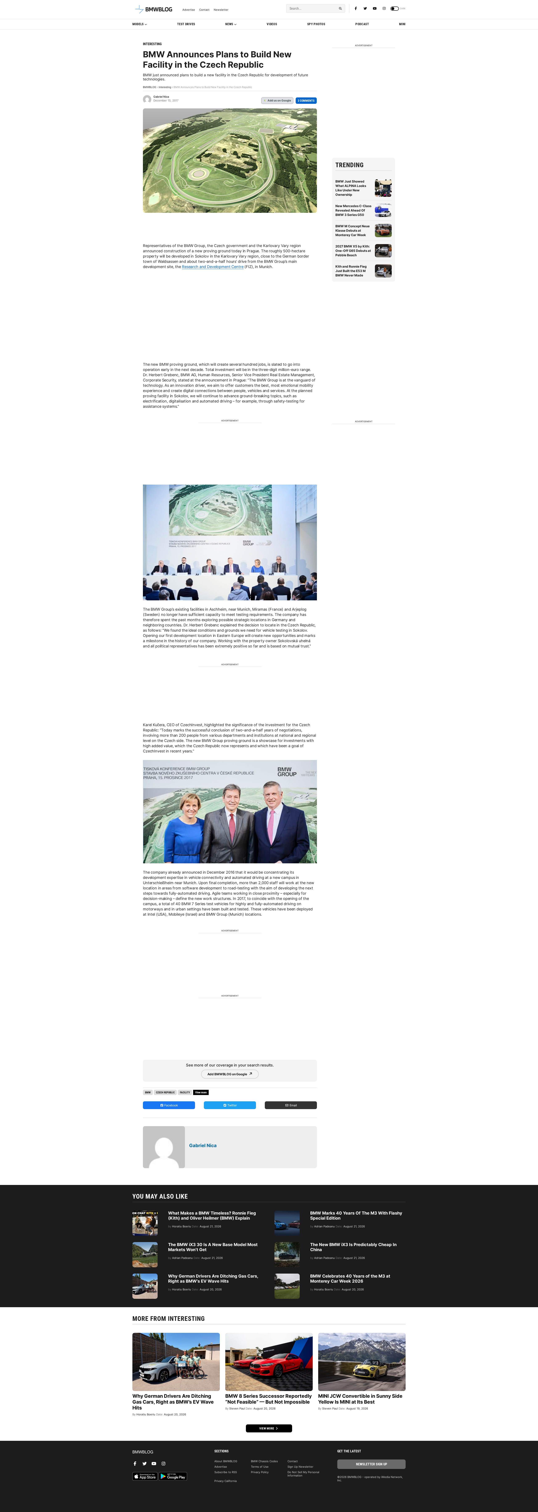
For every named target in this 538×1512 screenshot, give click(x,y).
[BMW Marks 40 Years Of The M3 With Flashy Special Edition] (287, 1213)
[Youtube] (375, 8)
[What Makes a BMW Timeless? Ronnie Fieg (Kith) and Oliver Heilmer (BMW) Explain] (145, 1213)
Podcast (362, 24)
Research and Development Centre (213, 266)
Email (293, 1105)
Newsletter (221, 9)
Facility (185, 1092)
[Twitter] (365, 8)
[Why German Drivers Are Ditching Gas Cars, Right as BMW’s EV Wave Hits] (145, 1276)
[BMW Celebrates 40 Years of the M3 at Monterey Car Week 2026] (287, 1276)
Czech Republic (165, 1092)
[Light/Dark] (394, 9)
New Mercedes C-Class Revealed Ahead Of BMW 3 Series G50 (353, 210)
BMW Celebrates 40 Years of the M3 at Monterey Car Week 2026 (350, 1279)
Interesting (152, 44)
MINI (402, 24)
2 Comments (306, 100)
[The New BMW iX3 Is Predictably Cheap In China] (287, 1244)
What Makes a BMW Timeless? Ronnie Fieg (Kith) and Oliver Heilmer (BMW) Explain (212, 1216)
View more (267, 1428)
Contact (204, 9)
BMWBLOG (149, 87)
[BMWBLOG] (166, 1452)
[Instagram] (384, 8)
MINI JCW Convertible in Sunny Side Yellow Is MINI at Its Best (360, 1399)
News (229, 24)
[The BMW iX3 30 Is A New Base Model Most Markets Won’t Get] (145, 1244)
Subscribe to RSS (225, 1472)
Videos (272, 24)
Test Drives (186, 24)
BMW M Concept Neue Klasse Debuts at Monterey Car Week (352, 230)
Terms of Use (260, 1466)
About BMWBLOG (225, 1461)
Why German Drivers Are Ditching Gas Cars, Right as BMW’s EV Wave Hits (213, 1279)
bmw (148, 1092)
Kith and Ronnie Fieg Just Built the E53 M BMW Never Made (351, 270)
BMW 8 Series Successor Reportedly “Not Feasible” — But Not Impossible (268, 1399)
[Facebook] (356, 8)
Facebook (171, 1105)
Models (138, 24)
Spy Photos (316, 24)
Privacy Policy (260, 1472)
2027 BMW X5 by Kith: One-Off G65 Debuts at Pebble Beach (353, 250)
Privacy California (225, 1481)
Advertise (188, 9)
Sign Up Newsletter (300, 1466)
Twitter (232, 1105)
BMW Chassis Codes (264, 1461)
